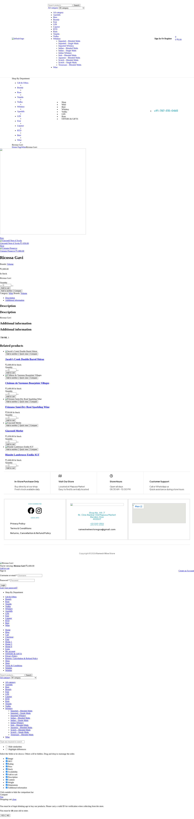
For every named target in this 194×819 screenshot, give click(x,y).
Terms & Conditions (20, 528)
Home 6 (8, 646)
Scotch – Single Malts (67, 62)
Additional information (14, 300)
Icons (7, 649)
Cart (7, 635)
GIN (55, 24)
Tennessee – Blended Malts (69, 65)
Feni (55, 22)
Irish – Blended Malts (67, 55)
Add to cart (5, 288)
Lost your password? (8, 588)
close (14, 799)
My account (10, 651)
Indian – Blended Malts (68, 48)
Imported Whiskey (66, 46)
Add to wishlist (6, 291)
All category (58, 12)
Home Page (17, 147)
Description (10, 298)
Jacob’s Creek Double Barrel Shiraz (24, 359)
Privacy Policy (17, 523)
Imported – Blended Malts (69, 41)
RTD (55, 29)
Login (3, 585)
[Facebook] (31, 510)
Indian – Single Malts (67, 50)
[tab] (87, 298)
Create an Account (186, 571)
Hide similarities (15, 747)
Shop (7, 661)
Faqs (7, 639)
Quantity (3, 283)
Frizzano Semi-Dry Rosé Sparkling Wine (27, 407)
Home (7, 630)
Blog (7, 632)
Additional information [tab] (15, 323)
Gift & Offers (10, 597)
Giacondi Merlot (14, 430)
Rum (55, 31)
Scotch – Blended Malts (68, 60)
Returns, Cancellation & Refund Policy (30, 533)
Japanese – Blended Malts (69, 58)
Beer (55, 17)
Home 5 (8, 644)
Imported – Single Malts (68, 43)
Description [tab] (8, 306)
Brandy (56, 20)
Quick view (24, 354)
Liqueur (56, 27)
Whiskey (57, 39)
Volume (10, 264)
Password (5, 580)
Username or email (8, 575)
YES (3, 815)
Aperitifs (56, 15)
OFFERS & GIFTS (13, 654)
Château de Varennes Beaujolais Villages (27, 383)
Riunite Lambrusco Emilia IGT (22, 454)
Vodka (56, 36)
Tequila (56, 34)
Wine (55, 67)
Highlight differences (17, 749)
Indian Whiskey (65, 53)
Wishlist (8, 668)
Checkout (9, 637)
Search (76, 5)
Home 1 (8, 642)
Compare (17, 291)
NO (8, 815)
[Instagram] (39, 510)
